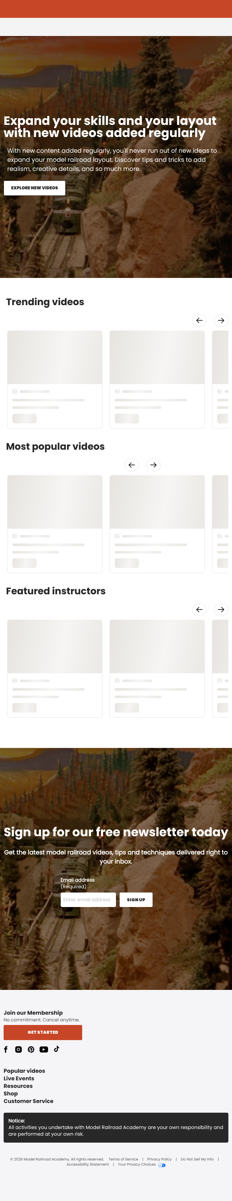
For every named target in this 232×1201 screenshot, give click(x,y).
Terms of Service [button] (123, 1159)
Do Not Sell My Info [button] (197, 1159)
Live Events (19, 1078)
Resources (18, 1086)
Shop (11, 1094)
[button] (199, 320)
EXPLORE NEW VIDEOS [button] (34, 188)
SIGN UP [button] (136, 900)
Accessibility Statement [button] (87, 1164)
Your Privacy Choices (137, 1164)
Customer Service (28, 1101)
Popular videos (24, 1071)
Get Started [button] (42, 1032)
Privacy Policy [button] (159, 1159)
